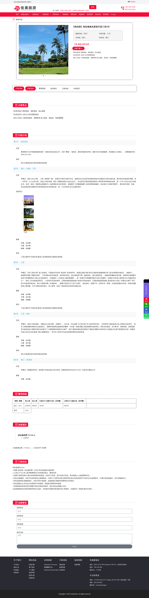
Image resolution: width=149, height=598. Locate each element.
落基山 (62, 10)
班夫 (69, 10)
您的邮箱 (20, 524)
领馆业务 (74, 14)
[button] (21, 49)
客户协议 (32, 567)
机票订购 (32, 575)
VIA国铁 (74, 10)
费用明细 (42, 88)
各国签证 (66, 14)
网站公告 (16, 567)
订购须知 (65, 88)
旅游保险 (77, 564)
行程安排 (30, 88)
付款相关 (62, 570)
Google (113, 14)
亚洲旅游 (45, 14)
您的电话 (20, 516)
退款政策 (62, 564)
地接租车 (82, 14)
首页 (17, 14)
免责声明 (32, 572)
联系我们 (106, 14)
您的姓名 (20, 507)
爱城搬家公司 (48, 567)
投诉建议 (16, 570)
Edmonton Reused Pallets (51, 570)
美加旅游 (35, 14)
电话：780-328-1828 (96, 567)
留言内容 (20, 532)
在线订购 (32, 564)
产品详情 (19, 88)
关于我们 (16, 564)
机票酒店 (90, 14)
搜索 (92, 7)
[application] (29, 14)
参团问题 (62, 567)
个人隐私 (32, 570)
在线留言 (76, 88)
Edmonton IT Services (50, 564)
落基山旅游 (24, 14)
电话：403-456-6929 (96, 582)
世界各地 (56, 14)
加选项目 (53, 88)
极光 (66, 10)
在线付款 (98, 14)
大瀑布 (87, 10)
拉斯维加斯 (80, 10)
